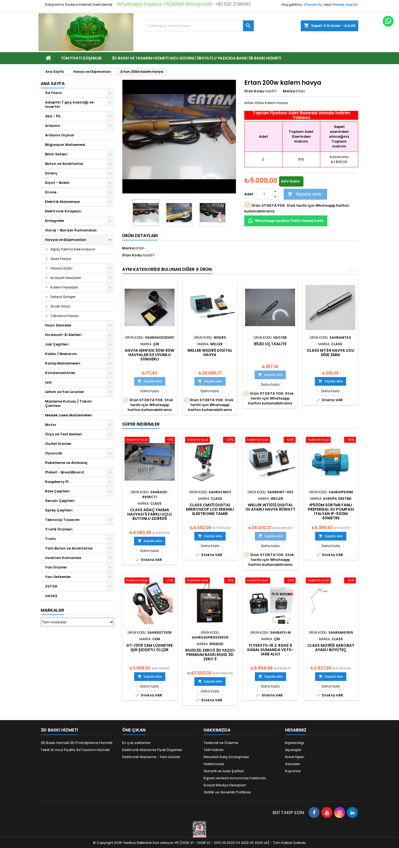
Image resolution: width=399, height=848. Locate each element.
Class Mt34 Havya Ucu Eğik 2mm (330, 352)
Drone (50, 192)
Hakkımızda (214, 764)
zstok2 (51, 595)
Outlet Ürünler (58, 443)
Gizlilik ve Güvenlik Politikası (227, 792)
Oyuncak (53, 453)
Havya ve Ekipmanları (66, 239)
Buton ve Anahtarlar (64, 163)
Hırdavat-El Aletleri (63, 334)
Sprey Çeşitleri (58, 510)
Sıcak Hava (60, 306)
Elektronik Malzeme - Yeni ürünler (151, 756)
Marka (289, 91)
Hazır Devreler (58, 325)
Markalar (52, 610)
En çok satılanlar (136, 742)
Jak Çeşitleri (57, 344)
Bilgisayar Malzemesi (65, 144)
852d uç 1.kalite (270, 344)
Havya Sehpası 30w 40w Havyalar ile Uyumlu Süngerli (149, 355)
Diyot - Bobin (57, 182)
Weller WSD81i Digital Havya (209, 352)
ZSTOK (51, 586)
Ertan (139, 248)
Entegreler (55, 220)
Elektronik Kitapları (63, 211)
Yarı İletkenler (58, 576)
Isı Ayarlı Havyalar (65, 277)
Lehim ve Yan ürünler (64, 391)
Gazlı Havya (60, 258)
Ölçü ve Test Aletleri (63, 434)
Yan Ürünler (56, 567)
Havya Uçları (61, 268)
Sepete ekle (304, 194)
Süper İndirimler (141, 424)
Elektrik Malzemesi (62, 201)
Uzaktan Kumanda (63, 557)
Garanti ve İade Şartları (224, 771)
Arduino (52, 125)
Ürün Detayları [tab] (140, 236)
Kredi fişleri (294, 756)
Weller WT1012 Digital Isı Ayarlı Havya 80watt (270, 507)
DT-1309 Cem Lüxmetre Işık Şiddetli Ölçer (149, 647)
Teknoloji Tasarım (62, 519)
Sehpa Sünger (63, 296)
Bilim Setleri (56, 154)
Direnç (51, 173)
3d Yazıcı (53, 92)
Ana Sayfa (53, 83)
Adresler (292, 764)
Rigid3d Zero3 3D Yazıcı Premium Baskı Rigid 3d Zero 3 (210, 655)
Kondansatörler (60, 372)
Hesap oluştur (345, 4)
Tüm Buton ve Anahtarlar (69, 548)
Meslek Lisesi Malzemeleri (68, 415)
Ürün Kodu (254, 91)
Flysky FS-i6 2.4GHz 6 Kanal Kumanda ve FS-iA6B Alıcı (270, 650)
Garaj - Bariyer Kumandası (71, 230)
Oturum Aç (312, 4)
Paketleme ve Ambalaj (66, 462)
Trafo (50, 538)
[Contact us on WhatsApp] (388, 21)
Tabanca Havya (64, 315)
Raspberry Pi (57, 481)
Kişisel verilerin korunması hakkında (235, 778)
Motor (50, 424)
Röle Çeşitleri (57, 491)
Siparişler (293, 749)
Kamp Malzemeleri (62, 363)
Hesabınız (295, 730)
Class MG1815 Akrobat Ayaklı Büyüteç (330, 647)
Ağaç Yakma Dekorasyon (72, 249)
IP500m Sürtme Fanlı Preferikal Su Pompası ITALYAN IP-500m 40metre (331, 511)
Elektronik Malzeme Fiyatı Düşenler (152, 749)
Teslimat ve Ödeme (221, 742)
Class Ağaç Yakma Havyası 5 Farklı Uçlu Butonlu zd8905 (149, 514)
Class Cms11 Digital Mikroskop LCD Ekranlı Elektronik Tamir (210, 509)
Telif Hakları (214, 749)
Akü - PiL (53, 116)
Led (48, 382)
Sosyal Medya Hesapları (225, 785)
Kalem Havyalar (64, 287)
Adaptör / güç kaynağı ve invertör (69, 104)
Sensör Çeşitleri (60, 500)
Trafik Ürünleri (58, 529)
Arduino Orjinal (59, 135)
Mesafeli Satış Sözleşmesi (226, 756)
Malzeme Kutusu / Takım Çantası (68, 403)
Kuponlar (293, 771)
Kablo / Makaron (61, 353)
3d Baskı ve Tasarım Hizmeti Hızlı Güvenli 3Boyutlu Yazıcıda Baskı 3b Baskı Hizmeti (196, 58)
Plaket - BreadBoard (64, 472)
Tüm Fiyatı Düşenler (81, 58)
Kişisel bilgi (294, 742)
